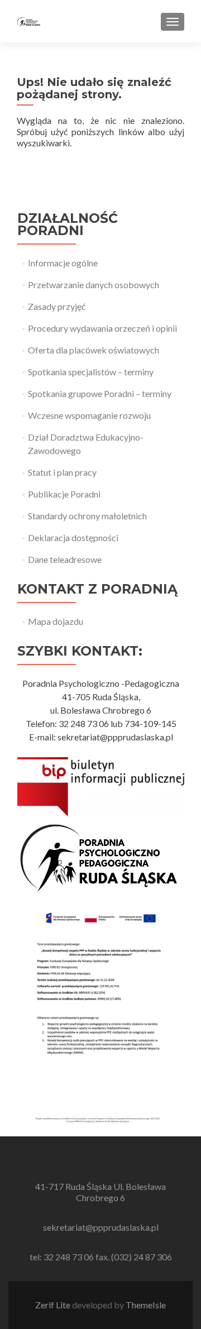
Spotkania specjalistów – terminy (91, 371)
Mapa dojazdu (55, 621)
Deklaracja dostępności (73, 537)
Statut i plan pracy (62, 472)
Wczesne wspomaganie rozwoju (89, 415)
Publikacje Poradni (64, 494)
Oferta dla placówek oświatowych (93, 350)
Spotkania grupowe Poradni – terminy (99, 393)
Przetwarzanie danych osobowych (93, 284)
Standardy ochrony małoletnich (87, 515)
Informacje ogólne (63, 262)
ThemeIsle (146, 1304)
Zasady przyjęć (56, 306)
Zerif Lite (53, 1304)
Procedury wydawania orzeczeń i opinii (102, 328)
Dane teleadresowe (65, 559)
